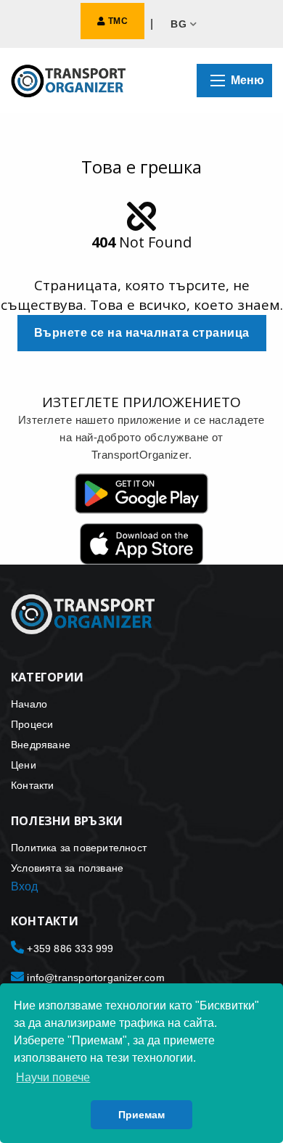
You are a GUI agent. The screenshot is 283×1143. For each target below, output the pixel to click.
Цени (23, 765)
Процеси (32, 724)
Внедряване (40, 744)
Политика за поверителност (79, 847)
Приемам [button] (141, 1115)
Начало (29, 704)
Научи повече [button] (53, 1077)
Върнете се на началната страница (142, 333)
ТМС (116, 21)
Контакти (32, 785)
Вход (24, 886)
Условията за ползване (67, 868)
